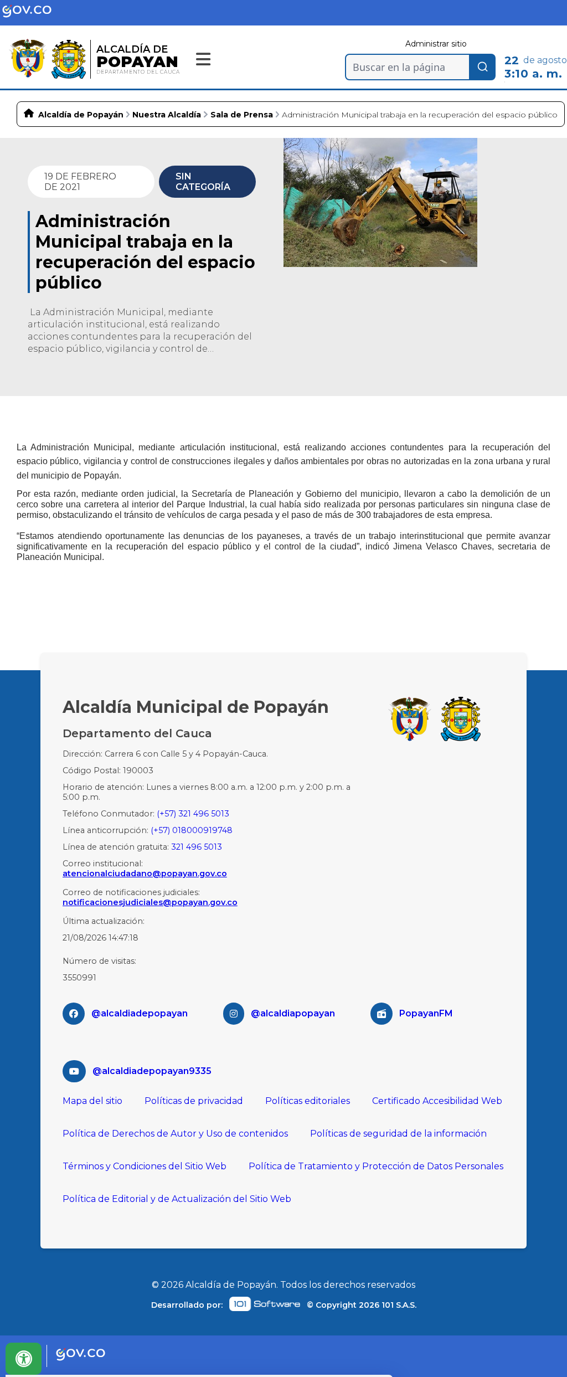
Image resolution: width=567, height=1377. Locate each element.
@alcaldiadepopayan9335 (152, 1071)
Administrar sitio (436, 44)
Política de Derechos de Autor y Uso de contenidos (175, 1133)
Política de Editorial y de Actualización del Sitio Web (177, 1199)
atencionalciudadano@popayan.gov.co (145, 873)
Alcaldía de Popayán (80, 115)
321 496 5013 (196, 847)
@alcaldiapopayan (293, 1013)
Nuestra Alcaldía (166, 115)
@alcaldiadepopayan (139, 1013)
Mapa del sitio (92, 1101)
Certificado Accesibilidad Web (437, 1101)
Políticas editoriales (307, 1101)
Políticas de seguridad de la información (398, 1133)
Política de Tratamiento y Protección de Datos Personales (376, 1166)
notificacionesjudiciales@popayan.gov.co (150, 902)
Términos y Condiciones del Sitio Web (144, 1166)
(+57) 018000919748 (192, 830)
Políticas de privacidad (194, 1101)
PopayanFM (426, 1013)
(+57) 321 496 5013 (193, 814)
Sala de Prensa (241, 115)
